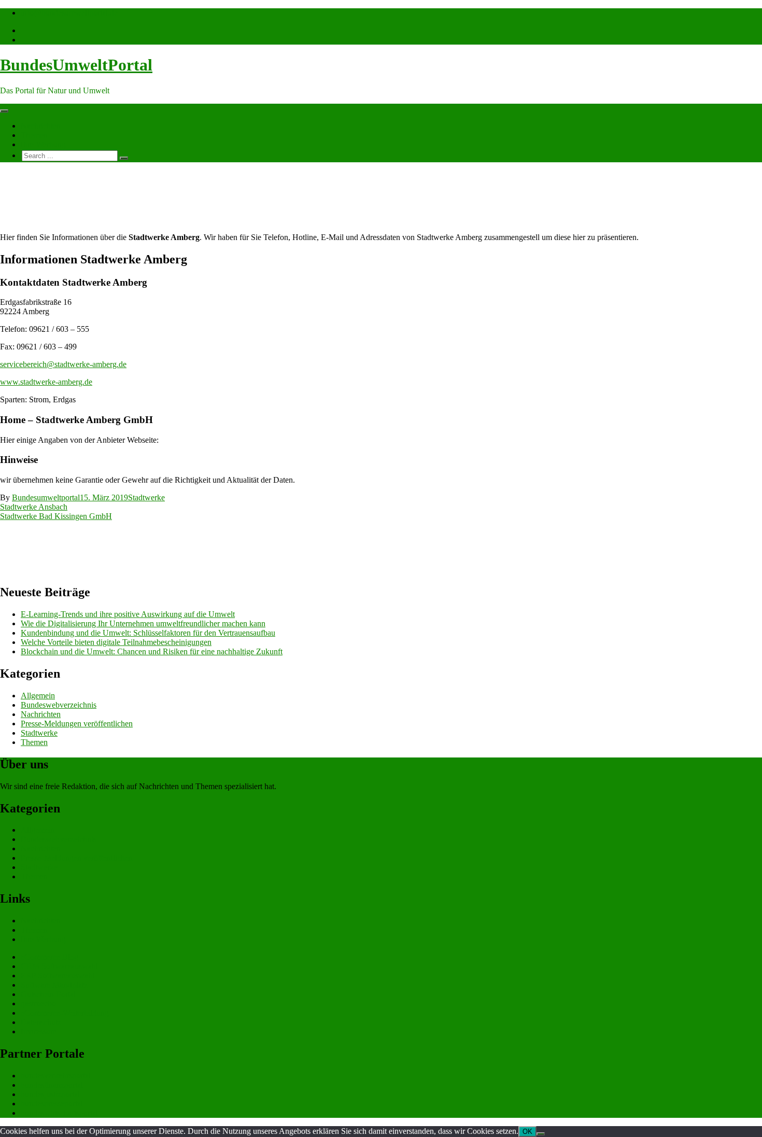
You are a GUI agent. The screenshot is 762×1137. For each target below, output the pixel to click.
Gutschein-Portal (48, 994)
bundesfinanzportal (52, 1084)
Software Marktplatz (54, 984)
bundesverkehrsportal (56, 1075)
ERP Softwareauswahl (57, 975)
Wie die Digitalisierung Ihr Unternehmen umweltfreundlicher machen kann (143, 623)
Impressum (39, 1031)
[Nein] (541, 1133)
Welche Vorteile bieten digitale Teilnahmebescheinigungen (116, 642)
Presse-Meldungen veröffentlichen (77, 723)
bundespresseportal (52, 1103)
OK (527, 1131)
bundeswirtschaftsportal (59, 1112)
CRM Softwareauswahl (59, 966)
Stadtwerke (146, 497)
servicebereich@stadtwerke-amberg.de (63, 364)
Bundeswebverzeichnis (58, 704)
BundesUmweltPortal (76, 64)
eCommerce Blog (49, 956)
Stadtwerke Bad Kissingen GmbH (56, 516)
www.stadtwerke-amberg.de (46, 381)
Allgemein (38, 695)
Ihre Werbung (43, 144)
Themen (34, 135)
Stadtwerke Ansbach (33, 506)
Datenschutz (41, 1022)
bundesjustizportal (50, 1094)
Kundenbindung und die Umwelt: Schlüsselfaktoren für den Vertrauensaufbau (148, 632)
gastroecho (38, 1003)
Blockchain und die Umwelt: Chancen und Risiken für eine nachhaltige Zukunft (152, 651)
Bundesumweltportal (46, 497)
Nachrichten (41, 125)
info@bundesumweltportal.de (69, 12)
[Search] (124, 158)
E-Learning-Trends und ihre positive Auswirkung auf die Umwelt (128, 614)
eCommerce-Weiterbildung (65, 1012)
